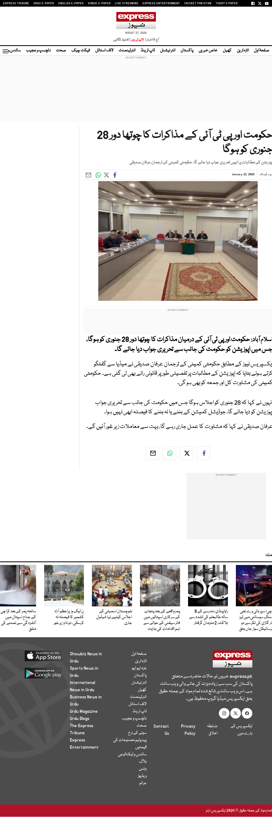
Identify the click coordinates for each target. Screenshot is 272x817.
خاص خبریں (208, 50)
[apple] (41, 656)
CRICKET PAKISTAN (197, 3)
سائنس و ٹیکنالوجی (132, 754)
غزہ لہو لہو (139, 668)
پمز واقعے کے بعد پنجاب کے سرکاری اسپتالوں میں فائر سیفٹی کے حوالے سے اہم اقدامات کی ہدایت (161, 620)
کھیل (227, 50)
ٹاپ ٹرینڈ (148, 50)
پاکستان (187, 50)
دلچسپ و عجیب (38, 50)
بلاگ (143, 761)
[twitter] (186, 453)
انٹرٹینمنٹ (127, 50)
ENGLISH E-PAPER (71, 3)
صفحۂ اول (261, 50)
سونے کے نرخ (137, 733)
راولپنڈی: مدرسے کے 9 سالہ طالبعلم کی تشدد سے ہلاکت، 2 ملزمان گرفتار (208, 617)
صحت (61, 50)
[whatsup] (169, 453)
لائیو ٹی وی (137, 39)
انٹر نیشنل (167, 50)
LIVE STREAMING (126, 3)
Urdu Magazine (84, 711)
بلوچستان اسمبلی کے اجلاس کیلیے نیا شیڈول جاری (114, 617)
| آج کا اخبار (151, 39)
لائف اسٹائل (104, 50)
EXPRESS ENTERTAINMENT (161, 3)
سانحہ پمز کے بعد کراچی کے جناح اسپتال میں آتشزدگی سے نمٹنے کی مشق (18, 620)
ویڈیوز (142, 776)
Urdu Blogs (79, 718)
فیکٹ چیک (80, 50)
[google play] (41, 673)
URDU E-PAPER (43, 3)
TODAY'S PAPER (227, 3)
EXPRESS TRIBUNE (16, 3)
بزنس (143, 769)
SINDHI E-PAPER (99, 3)
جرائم (143, 783)
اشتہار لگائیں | (122, 39)
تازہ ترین (243, 50)
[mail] (152, 453)
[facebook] (203, 453)
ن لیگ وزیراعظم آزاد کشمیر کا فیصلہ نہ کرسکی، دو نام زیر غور (69, 617)
